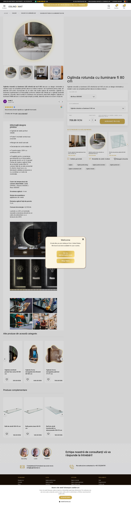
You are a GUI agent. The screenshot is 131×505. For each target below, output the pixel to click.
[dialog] (65, 495)
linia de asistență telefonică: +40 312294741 (17, 1)
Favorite (116, 8)
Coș (124, 8)
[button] (65, 502)
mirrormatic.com (65, 254)
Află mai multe (69, 493)
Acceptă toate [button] (65, 497)
